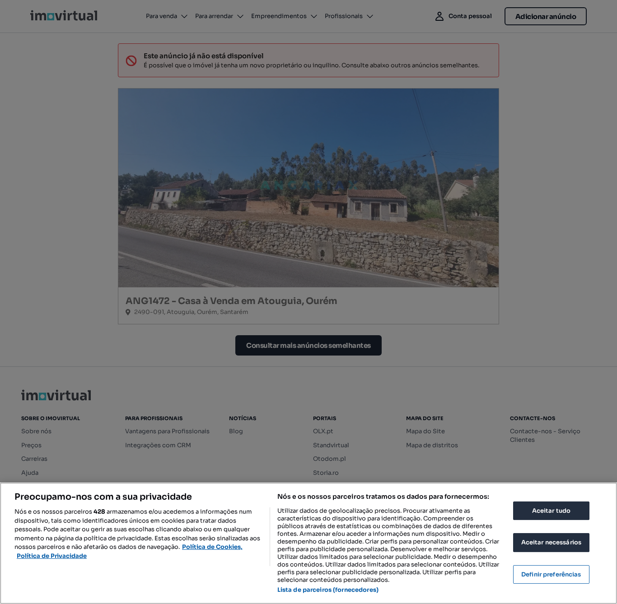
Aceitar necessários (551, 542)
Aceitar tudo (551, 511)
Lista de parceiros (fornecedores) (328, 590)
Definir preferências (551, 574)
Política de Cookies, (212, 547)
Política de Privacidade (52, 556)
